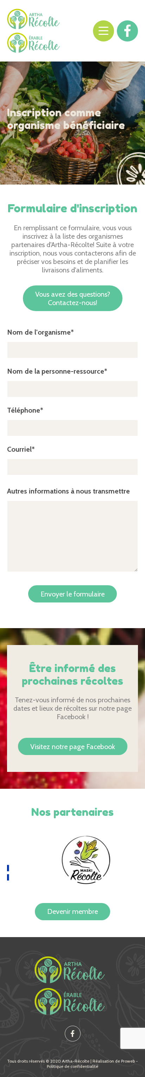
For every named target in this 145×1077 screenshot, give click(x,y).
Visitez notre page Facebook (72, 746)
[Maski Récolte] (75, 859)
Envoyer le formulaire (72, 594)
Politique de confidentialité (72, 1066)
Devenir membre (72, 911)
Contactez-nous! (72, 298)
